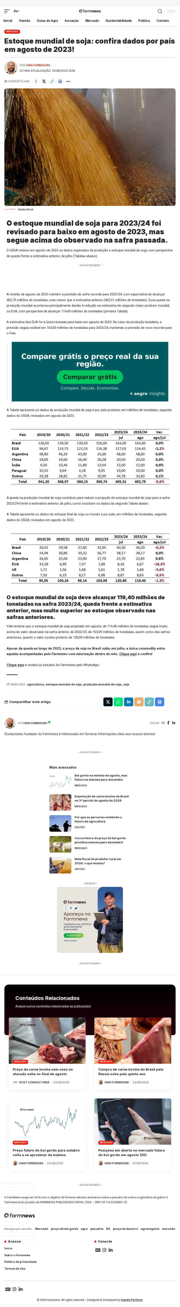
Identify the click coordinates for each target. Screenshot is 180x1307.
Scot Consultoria (34, 1082)
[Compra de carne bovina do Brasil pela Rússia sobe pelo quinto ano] (132, 1041)
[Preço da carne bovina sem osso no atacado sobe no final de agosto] (47, 1041)
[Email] (139, 701)
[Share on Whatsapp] (118, 701)
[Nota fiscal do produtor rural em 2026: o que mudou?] (60, 865)
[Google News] (97, 1250)
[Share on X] (44, 81)
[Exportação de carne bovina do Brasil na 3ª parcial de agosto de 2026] (60, 802)
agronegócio (150, 1228)
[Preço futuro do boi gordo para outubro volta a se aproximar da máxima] (47, 1121)
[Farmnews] (90, 11)
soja (126, 684)
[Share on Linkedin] (128, 701)
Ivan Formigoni (38, 65)
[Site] (163, 723)
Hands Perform (131, 1300)
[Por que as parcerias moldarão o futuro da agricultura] (60, 823)
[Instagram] (104, 1250)
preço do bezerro (125, 1228)
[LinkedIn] (174, 723)
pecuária (96, 1228)
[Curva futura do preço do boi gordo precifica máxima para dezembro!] (60, 844)
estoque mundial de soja (64, 684)
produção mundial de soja (102, 684)
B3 (108, 1228)
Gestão (80, 827)
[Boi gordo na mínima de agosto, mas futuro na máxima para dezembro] (60, 781)
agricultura (35, 684)
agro (84, 1228)
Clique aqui (128, 654)
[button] (8, 11)
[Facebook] (168, 723)
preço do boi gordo (64, 1228)
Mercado (12, 31)
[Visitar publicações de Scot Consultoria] (15, 1082)
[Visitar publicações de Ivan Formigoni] (11, 67)
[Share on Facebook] (36, 81)
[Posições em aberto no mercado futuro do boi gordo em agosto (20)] (132, 1121)
